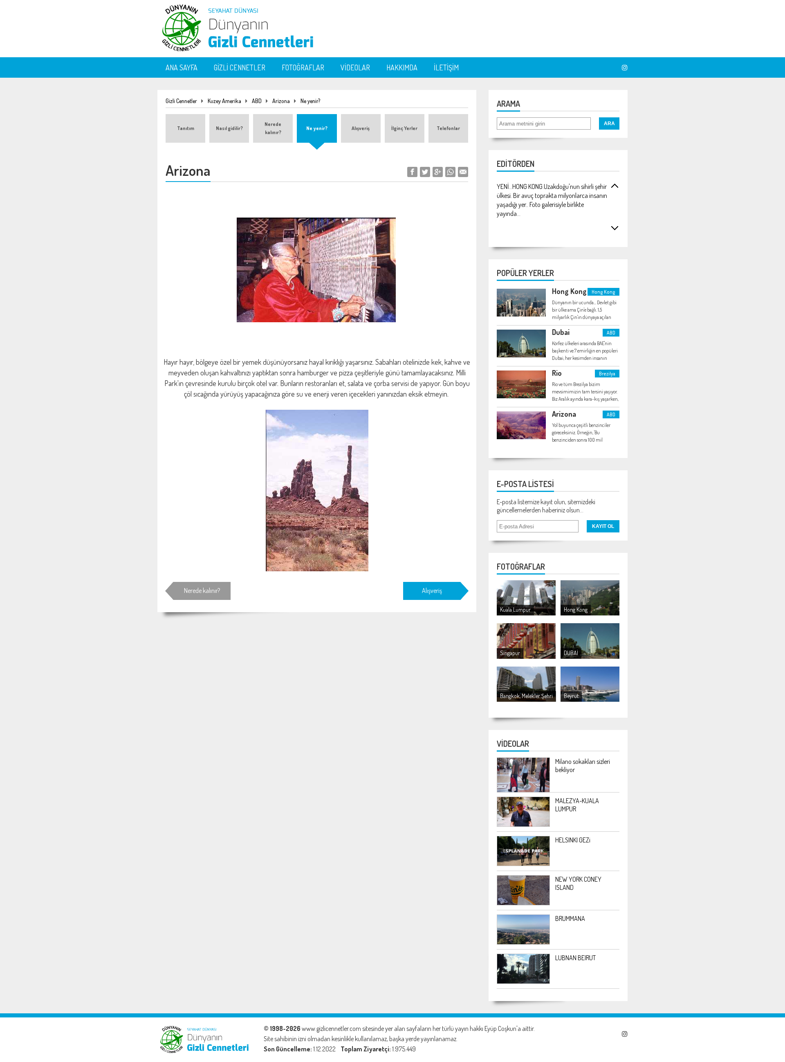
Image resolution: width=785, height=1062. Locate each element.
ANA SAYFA (181, 67)
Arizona (281, 100)
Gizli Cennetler (181, 100)
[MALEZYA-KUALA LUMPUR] (523, 824)
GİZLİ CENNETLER (239, 67)
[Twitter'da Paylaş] (425, 175)
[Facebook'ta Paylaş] (412, 175)
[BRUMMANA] (523, 942)
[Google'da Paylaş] (438, 175)
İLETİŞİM (446, 67)
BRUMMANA (570, 918)
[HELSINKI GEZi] (523, 864)
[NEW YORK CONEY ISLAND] (523, 903)
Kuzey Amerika (224, 100)
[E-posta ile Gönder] (463, 175)
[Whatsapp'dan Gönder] (450, 175)
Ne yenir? (310, 100)
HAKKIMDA (401, 67)
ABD (257, 100)
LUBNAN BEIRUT (575, 958)
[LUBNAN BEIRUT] (523, 981)
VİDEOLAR (355, 67)
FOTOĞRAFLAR (303, 67)
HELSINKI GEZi (572, 840)
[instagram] (625, 67)
